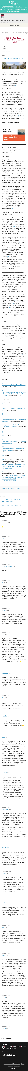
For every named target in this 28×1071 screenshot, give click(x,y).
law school (17, 488)
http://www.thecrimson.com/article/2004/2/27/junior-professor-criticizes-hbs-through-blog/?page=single (14, 466)
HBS (12, 488)
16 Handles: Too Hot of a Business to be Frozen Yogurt (11, 500)
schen (5, 46)
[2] (8, 111)
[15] (22, 355)
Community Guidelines (14, 1066)
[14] (10, 307)
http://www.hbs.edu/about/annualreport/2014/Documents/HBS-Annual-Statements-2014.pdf (14, 393)
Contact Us (14, 1068)
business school (6, 488)
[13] (12, 303)
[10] (8, 256)
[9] (17, 245)
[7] (23, 233)
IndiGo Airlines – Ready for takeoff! (13, 58)
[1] (16, 85)
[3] (19, 115)
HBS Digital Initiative (8, 6)
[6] (14, 226)
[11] (16, 268)
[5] (12, 208)
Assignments (14, 25)
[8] (20, 242)
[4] (23, 118)
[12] (15, 300)
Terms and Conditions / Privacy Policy (14, 1064)
